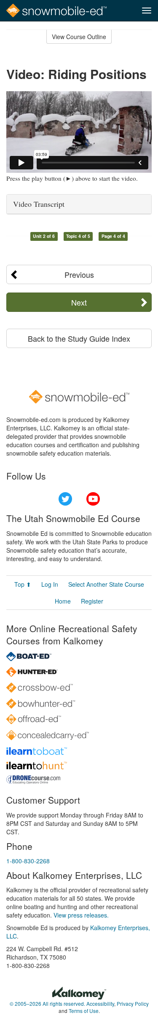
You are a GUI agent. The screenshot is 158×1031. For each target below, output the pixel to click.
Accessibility (100, 1003)
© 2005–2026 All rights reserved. (47, 1003)
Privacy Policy (133, 1003)
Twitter (65, 499)
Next (79, 302)
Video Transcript (38, 204)
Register (92, 601)
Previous (79, 274)
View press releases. (81, 915)
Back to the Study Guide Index (79, 338)
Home (63, 601)
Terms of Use (84, 1010)
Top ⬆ (22, 584)
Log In (49, 584)
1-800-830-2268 (28, 861)
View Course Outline (79, 36)
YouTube (93, 499)
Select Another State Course (106, 584)
